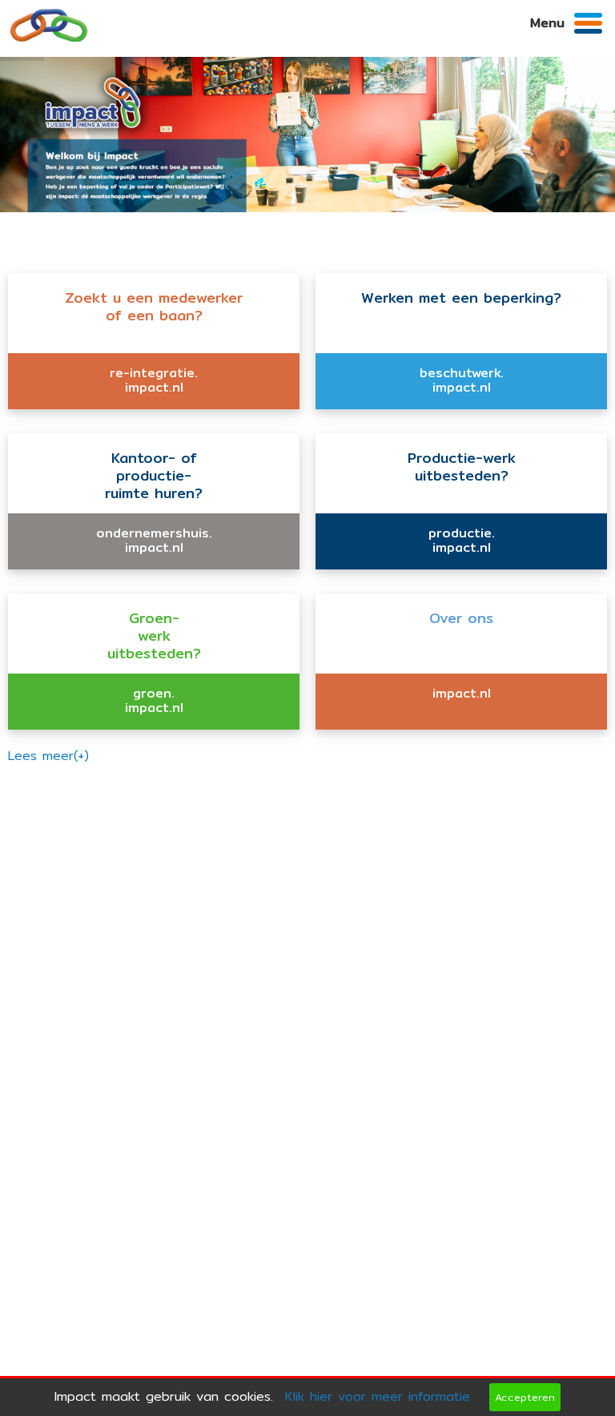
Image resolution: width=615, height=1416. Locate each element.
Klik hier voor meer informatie (377, 1396)
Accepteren (525, 1397)
